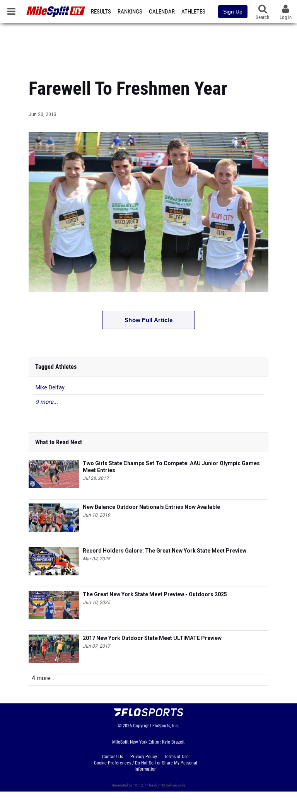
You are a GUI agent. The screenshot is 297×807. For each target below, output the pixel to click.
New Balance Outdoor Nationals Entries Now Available (151, 507)
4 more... (43, 678)
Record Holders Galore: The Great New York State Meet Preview (164, 551)
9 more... (47, 402)
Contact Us (112, 756)
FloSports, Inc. (165, 726)
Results (101, 11)
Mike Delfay (50, 387)
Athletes (193, 11)
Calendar (162, 11)
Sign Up (232, 12)
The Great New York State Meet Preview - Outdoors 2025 (155, 594)
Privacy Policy (143, 756)
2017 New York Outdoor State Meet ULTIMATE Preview (152, 638)
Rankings (130, 11)
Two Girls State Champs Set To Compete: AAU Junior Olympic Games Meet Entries (171, 466)
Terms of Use (176, 756)
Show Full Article (148, 320)
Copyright (142, 726)
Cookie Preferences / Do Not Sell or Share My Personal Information (145, 766)
